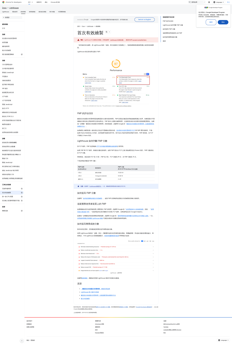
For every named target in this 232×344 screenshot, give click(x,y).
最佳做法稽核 (42, 12)
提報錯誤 (29, 324)
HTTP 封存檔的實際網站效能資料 (106, 146)
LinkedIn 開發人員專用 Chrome (172, 330)
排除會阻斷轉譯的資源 (111, 236)
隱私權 (33, 340)
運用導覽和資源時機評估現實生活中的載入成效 (133, 216)
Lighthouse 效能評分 (95, 186)
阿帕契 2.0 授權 (124, 307)
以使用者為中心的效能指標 (134, 209)
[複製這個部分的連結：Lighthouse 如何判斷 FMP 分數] (109, 141)
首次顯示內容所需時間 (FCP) (125, 130)
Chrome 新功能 (55, 2)
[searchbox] (12, 17)
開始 (223, 22)
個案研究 (39, 2)
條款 (28, 340)
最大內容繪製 (85, 299)
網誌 (46, 2)
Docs (4, 8)
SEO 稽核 (52, 12)
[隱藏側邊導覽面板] (22, 341)
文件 (29, 2)
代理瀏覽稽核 (62, 12)
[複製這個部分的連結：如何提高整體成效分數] (101, 224)
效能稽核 (84, 278)
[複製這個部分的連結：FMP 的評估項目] (95, 113)
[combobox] (197, 2)
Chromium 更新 (99, 324)
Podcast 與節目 (99, 332)
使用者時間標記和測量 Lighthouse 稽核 (90, 218)
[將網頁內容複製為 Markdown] (106, 31)
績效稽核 (23, 12)
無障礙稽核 (32, 12)
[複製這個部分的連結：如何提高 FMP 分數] (97, 193)
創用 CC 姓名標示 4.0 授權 (103, 307)
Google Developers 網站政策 (144, 307)
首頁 (78, 26)
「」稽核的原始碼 (95, 289)
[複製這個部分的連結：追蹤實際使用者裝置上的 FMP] (108, 204)
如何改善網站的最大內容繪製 (92, 198)
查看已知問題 (30, 327)
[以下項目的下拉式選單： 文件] (33, 2)
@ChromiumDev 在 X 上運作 (171, 324)
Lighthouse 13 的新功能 (116, 40)
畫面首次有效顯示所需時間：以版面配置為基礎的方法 (98, 295)
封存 (96, 330)
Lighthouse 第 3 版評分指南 (90, 292)
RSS (164, 332)
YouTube (165, 327)
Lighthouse (14, 8)
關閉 (211, 22)
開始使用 (14, 12)
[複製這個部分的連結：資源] (83, 284)
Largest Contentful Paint (139, 40)
